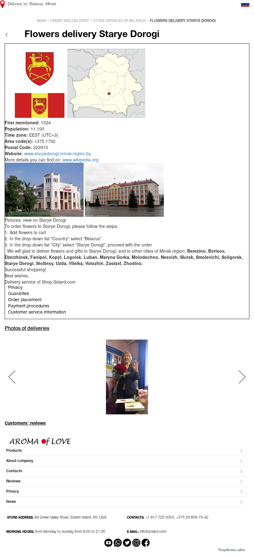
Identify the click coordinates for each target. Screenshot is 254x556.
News (11, 501)
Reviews (13, 481)
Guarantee (18, 294)
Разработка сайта (231, 550)
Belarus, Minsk (42, 4)
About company (19, 461)
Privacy (15, 288)
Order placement (25, 300)
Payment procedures (28, 306)
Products (14, 450)
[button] (12, 377)
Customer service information (37, 312)
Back (7, 35)
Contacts (14, 471)
